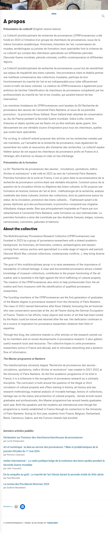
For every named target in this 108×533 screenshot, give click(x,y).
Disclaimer (7, 506)
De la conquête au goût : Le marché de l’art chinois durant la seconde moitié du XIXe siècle (53, 474)
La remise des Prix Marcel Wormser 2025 (26, 484)
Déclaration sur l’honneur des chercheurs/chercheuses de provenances (43, 437)
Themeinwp (52, 523)
